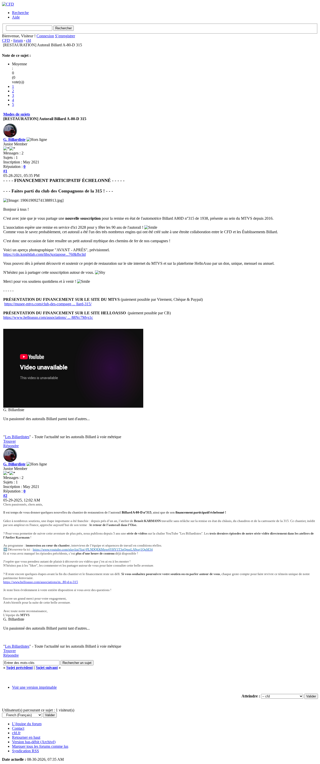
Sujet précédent (19, 667)
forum (18, 40)
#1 (5, 171)
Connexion (45, 36)
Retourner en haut (26, 737)
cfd (28, 40)
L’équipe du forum (27, 724)
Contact (18, 728)
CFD (6, 40)
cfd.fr (16, 733)
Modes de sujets (16, 114)
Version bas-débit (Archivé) (34, 742)
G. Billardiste (14, 139)
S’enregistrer (65, 36)
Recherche (20, 13)
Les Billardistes (17, 437)
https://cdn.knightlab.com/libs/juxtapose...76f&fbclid (44, 254)
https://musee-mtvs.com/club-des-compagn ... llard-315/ (48, 304)
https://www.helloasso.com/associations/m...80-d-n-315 (40, 582)
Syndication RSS (25, 751)
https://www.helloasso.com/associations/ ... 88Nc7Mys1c (48, 317)
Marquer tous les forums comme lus (40, 746)
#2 (5, 495)
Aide (16, 17)
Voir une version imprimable (34, 687)
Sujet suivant (47, 667)
